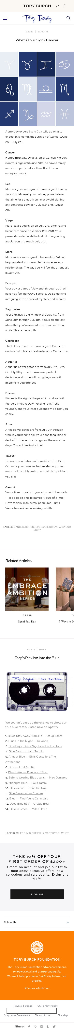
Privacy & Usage (23, 1006)
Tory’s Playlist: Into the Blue (37, 658)
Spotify (53, 726)
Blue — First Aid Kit (21, 767)
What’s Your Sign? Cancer (37, 40)
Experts (43, 31)
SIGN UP (37, 894)
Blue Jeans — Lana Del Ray (28, 788)
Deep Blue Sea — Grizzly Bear (29, 803)
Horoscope (32, 527)
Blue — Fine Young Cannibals (28, 798)
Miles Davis (23, 833)
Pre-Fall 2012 (40, 833)
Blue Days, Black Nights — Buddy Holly (35, 746)
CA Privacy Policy (47, 1006)
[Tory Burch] (37, 6)
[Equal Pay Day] (27, 589)
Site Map (63, 1015)
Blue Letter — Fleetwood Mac (28, 772)
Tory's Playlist (59, 833)
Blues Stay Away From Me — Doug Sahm (35, 736)
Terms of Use (42, 1015)
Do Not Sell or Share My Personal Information (31, 1010)
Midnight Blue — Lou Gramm (27, 783)
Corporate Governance (17, 1015)
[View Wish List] (57, 6)
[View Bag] (65, 6)
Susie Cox (35, 131)
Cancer (19, 527)
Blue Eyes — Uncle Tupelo (26, 751)
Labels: (8, 527)
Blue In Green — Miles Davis (28, 809)
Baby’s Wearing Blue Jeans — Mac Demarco (37, 777)
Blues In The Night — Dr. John (28, 741)
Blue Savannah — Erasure (26, 793)
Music (43, 649)
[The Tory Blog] (37, 18)
